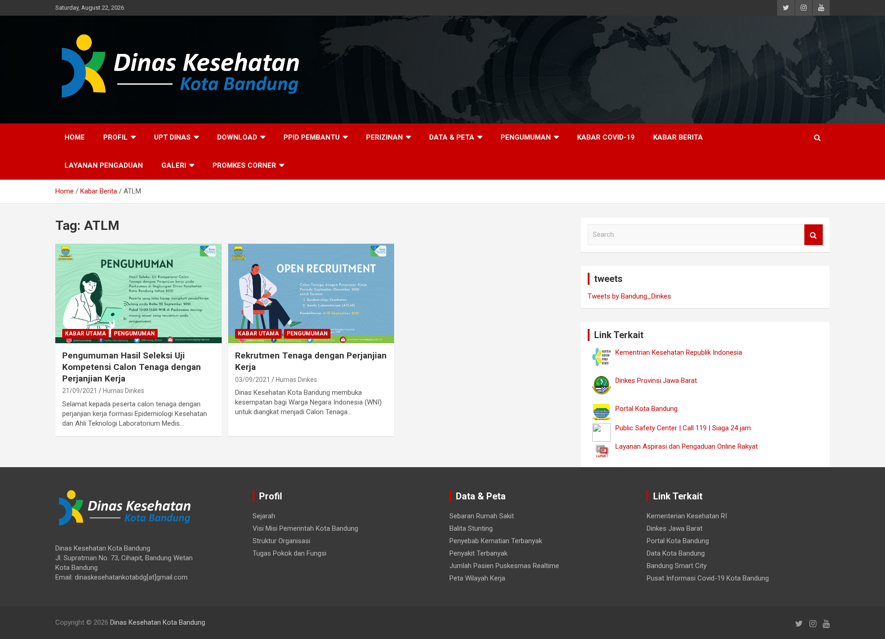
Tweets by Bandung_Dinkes (629, 296)
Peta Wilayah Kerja (477, 578)
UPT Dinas (172, 137)
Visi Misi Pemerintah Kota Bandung (305, 528)
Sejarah (264, 516)
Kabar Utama (85, 333)
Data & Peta (451, 137)
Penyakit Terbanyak (478, 553)
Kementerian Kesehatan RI (687, 516)
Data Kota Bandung (676, 553)
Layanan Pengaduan (104, 165)
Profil (115, 137)
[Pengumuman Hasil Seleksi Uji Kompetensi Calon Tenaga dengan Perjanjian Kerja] (138, 293)
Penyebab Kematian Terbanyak (495, 541)
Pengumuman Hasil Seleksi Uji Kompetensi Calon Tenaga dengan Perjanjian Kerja (131, 366)
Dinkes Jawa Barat (674, 528)
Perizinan (384, 137)
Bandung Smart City (677, 566)
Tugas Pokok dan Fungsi (289, 553)
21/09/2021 (79, 390)
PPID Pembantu (311, 137)
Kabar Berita (678, 137)
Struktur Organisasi (281, 541)
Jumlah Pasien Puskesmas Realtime (504, 566)
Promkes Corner (244, 165)
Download (237, 137)
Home (75, 137)
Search (813, 234)
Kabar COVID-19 (606, 137)
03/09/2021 (252, 379)
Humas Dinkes (123, 390)
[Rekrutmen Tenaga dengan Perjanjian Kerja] (311, 293)
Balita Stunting (471, 528)
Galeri (173, 165)
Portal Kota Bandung (678, 541)
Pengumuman (526, 137)
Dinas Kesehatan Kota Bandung (157, 622)
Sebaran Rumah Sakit (481, 516)
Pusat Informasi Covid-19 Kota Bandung (708, 578)
